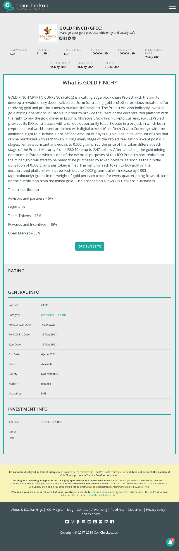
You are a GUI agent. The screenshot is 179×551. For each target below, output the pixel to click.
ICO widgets (54, 509)
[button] (170, 542)
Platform (61, 315)
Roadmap (117, 509)
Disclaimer (135, 509)
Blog (70, 509)
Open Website (89, 246)
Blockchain (48, 315)
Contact (82, 509)
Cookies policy (89, 514)
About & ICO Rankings (27, 509)
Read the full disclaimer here (103, 495)
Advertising (99, 509)
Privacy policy (155, 509)
